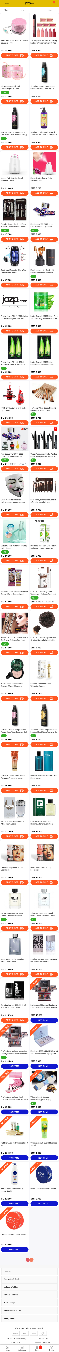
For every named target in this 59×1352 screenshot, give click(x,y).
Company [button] (7, 1271)
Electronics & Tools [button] (11, 1279)
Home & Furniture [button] (11, 1295)
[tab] (29, 1271)
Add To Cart (12, 55)
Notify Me (43, 1020)
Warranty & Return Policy (16, 1338)
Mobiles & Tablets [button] (11, 1287)
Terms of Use (43, 1338)
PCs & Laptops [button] (9, 1303)
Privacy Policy (16, 1342)
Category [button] (22, 1350)
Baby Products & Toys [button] (12, 1310)
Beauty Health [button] (9, 1318)
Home (7, 1350)
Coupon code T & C (42, 1342)
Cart (38, 1348)
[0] (54, 4)
